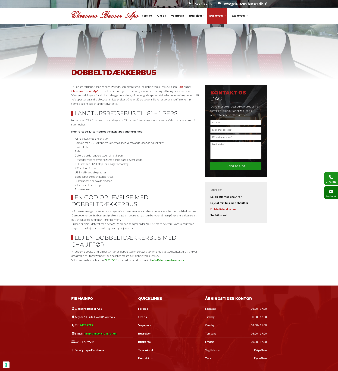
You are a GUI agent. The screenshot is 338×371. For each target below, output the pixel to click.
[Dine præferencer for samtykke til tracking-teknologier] (6, 364)
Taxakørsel (145, 350)
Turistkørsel (218, 215)
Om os (142, 316)
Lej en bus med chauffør (226, 196)
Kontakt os (145, 358)
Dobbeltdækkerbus (223, 209)
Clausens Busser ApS (85, 91)
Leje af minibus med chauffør (229, 202)
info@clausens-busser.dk (243, 4)
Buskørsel (144, 341)
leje (181, 86)
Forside (143, 308)
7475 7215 (203, 4)
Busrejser (144, 333)
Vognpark (144, 325)
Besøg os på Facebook (89, 350)
